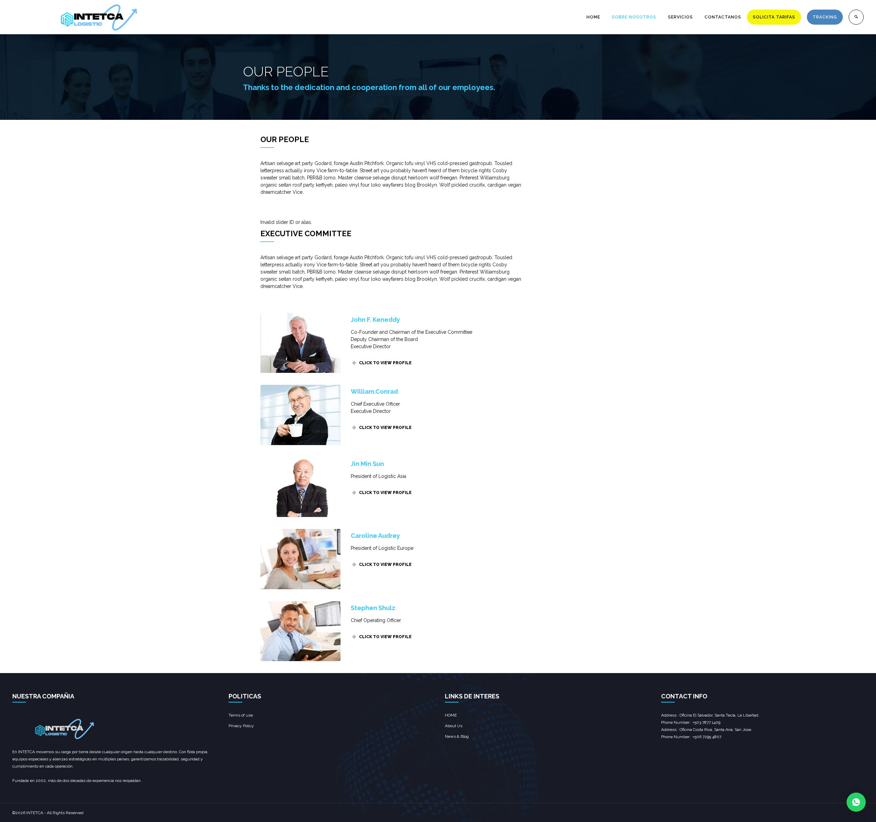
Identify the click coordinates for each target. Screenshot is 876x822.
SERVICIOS (680, 17)
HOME (593, 17)
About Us (453, 725)
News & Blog (457, 736)
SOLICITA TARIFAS (774, 17)
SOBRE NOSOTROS (634, 17)
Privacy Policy (241, 725)
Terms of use (241, 715)
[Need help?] (856, 802)
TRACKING (825, 17)
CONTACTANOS (723, 17)
